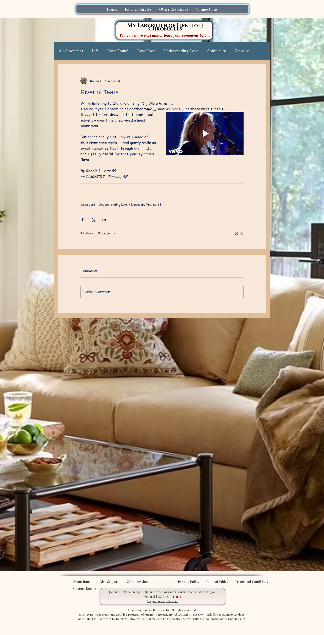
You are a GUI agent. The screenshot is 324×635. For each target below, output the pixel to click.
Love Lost (146, 51)
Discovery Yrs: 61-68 (146, 204)
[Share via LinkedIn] (104, 219)
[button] (138, 9)
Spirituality (216, 51)
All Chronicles (70, 51)
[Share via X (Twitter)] (93, 219)
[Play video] (205, 133)
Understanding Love (181, 51)
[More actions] (241, 80)
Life (95, 51)
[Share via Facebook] (82, 219)
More (239, 51)
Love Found (117, 51)
